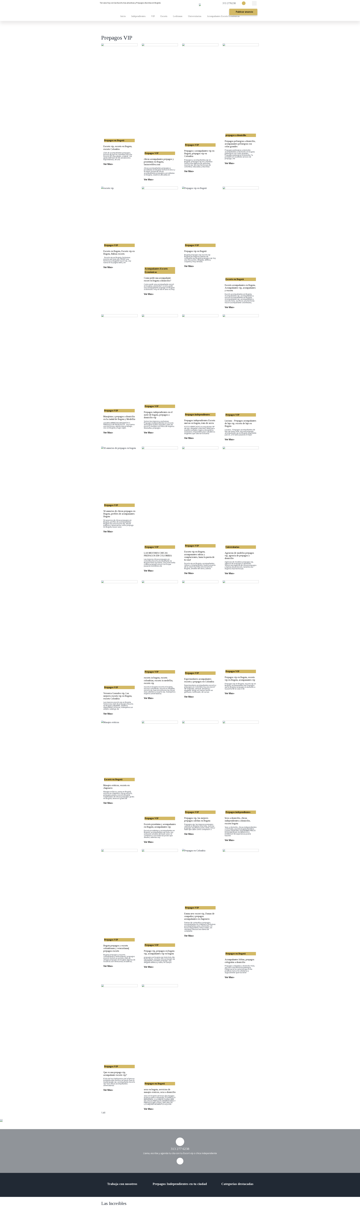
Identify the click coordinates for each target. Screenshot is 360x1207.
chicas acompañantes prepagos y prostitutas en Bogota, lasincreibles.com (159, 162)
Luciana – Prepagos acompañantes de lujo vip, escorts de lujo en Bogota (240, 423)
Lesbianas (177, 16)
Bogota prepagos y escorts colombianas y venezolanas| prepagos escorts (116, 948)
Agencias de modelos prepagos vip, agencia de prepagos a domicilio (239, 555)
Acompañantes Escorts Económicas (223, 16)
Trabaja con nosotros (122, 1184)
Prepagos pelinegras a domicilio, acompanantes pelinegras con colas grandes (240, 144)
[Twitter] (244, 3)
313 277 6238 (180, 1149)
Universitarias (194, 16)
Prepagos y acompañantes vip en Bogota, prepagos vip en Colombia (199, 153)
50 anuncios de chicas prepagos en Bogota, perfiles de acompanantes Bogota (119, 514)
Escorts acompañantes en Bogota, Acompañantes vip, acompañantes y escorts (240, 288)
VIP (153, 16)
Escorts (163, 16)
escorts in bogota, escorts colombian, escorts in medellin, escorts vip (158, 680)
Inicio (123, 16)
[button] (254, 3)
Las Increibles (113, 1203)
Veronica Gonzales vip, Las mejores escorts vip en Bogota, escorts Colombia (117, 696)
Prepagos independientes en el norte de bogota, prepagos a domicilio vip (158, 415)
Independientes (138, 16)
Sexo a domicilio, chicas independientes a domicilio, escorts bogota (237, 821)
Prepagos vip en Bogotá (195, 251)
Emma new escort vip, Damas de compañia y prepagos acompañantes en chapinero (199, 916)
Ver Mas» (108, 164)
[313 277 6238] (180, 1142)
